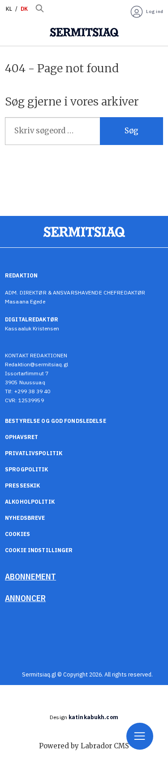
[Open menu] (139, 736)
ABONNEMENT (30, 576)
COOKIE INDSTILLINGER (39, 550)
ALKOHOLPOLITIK (30, 501)
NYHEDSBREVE (25, 517)
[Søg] (39, 8)
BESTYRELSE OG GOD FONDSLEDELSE (55, 420)
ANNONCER (25, 598)
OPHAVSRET (21, 437)
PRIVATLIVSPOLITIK (33, 453)
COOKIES (17, 534)
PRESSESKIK (22, 485)
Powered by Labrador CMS (84, 746)
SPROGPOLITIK (26, 469)
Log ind (155, 11)
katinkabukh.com (93, 717)
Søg (131, 131)
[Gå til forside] (84, 32)
